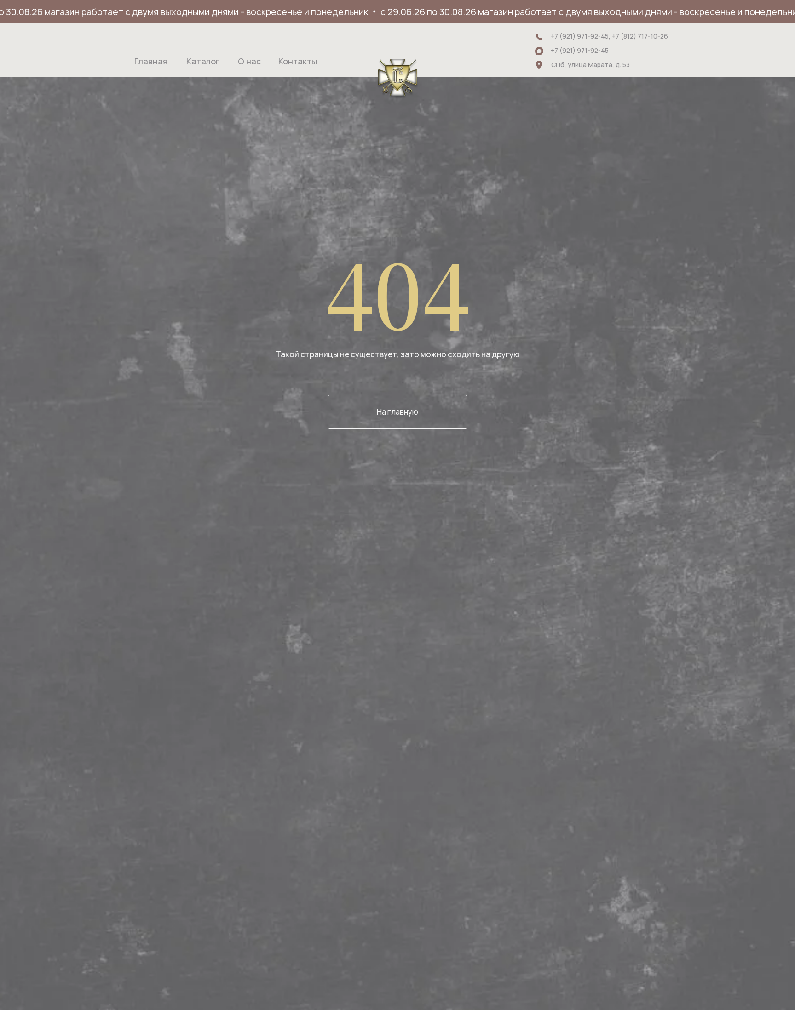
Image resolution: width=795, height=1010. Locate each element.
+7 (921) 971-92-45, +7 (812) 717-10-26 (609, 36)
